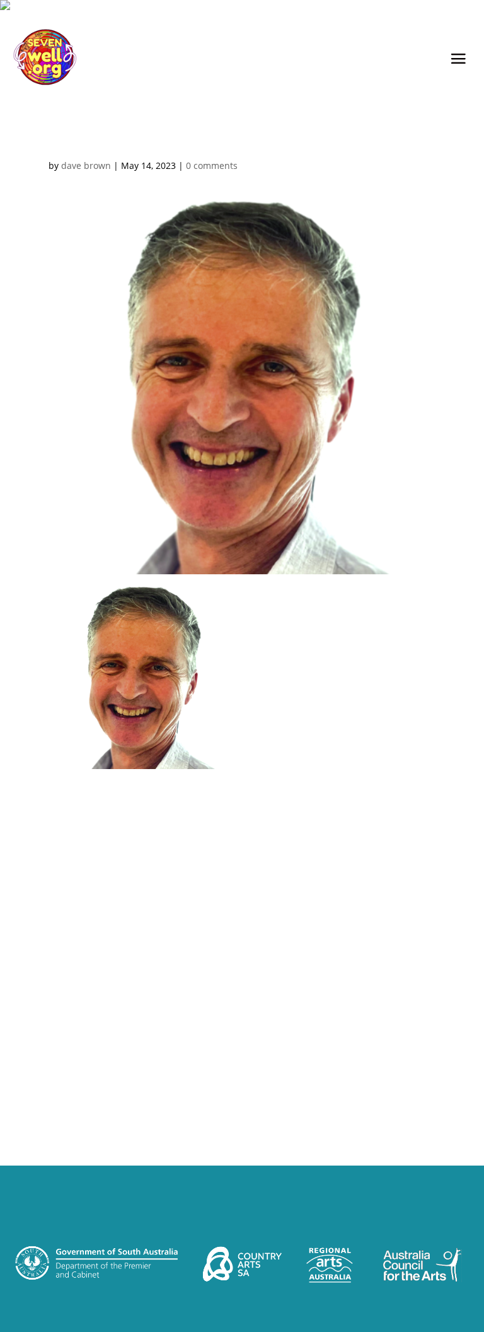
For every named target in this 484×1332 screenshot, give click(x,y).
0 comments (212, 165)
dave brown (86, 165)
